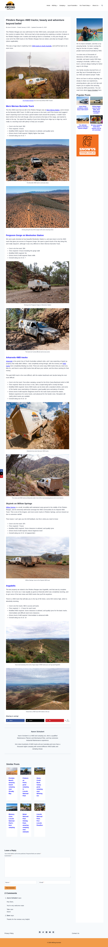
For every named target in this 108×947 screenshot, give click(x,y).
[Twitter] (43, 932)
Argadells (11, 586)
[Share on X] (1, 473)
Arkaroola (9, 361)
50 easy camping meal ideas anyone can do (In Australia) (96, 127)
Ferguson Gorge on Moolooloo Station (25, 235)
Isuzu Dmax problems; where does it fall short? (82, 108)
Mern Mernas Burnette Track (20, 106)
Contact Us (75, 933)
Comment (8, 856)
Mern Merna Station (53, 110)
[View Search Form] (102, 5)
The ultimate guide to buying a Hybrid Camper (82, 126)
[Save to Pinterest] (1, 476)
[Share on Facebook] (1, 470)
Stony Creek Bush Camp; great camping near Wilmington (40, 787)
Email (41, 882)
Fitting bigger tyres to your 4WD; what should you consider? (96, 110)
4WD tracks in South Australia (42, 46)
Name (7, 882)
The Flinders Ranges (28, 100)
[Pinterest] (53, 932)
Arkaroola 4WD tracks (17, 357)
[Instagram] (46, 932)
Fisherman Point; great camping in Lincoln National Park (26, 787)
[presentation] (11, 771)
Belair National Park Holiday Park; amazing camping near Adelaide (26, 823)
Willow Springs (11, 507)
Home (48, 5)
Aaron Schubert (12, 27)
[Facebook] (39, 932)
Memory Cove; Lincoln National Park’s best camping (12, 820)
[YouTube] (49, 932)
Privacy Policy (9, 933)
